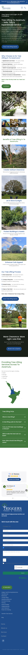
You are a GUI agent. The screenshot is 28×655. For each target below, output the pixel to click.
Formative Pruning (6, 601)
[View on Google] (4, 486)
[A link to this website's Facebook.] (3, 640)
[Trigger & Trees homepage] (10, 7)
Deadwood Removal (6, 599)
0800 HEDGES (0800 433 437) (17, 1)
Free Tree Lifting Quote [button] (10, 47)
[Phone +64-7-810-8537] (25, 7)
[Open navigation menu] (22, 7)
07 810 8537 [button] (6, 587)
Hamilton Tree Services (7, 613)
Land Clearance (5, 608)
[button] (2, 490)
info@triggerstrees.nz (15, 3)
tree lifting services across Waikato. (15, 42)
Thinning (3, 603)
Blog (3, 617)
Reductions (4, 596)
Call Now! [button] (6, 86)
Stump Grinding (5, 604)
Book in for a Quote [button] (14, 349)
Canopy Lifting (5, 597)
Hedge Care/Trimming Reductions (10, 592)
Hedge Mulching (5, 606)
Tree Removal (5, 594)
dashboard (22, 649)
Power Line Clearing (6, 610)
